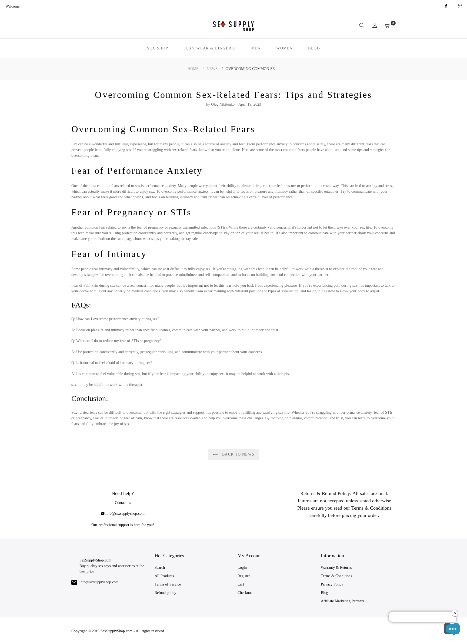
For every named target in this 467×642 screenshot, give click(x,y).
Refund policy (165, 593)
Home (193, 69)
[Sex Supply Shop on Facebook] (446, 6)
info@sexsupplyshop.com (125, 513)
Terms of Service (168, 584)
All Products (164, 576)
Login (242, 568)
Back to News (237, 454)
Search (160, 568)
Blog (324, 593)
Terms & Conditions (336, 576)
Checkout (245, 593)
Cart (241, 584)
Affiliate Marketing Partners (342, 601)
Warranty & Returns (336, 568)
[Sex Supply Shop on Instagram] (460, 6)
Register (244, 576)
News (212, 69)
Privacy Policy (332, 584)
